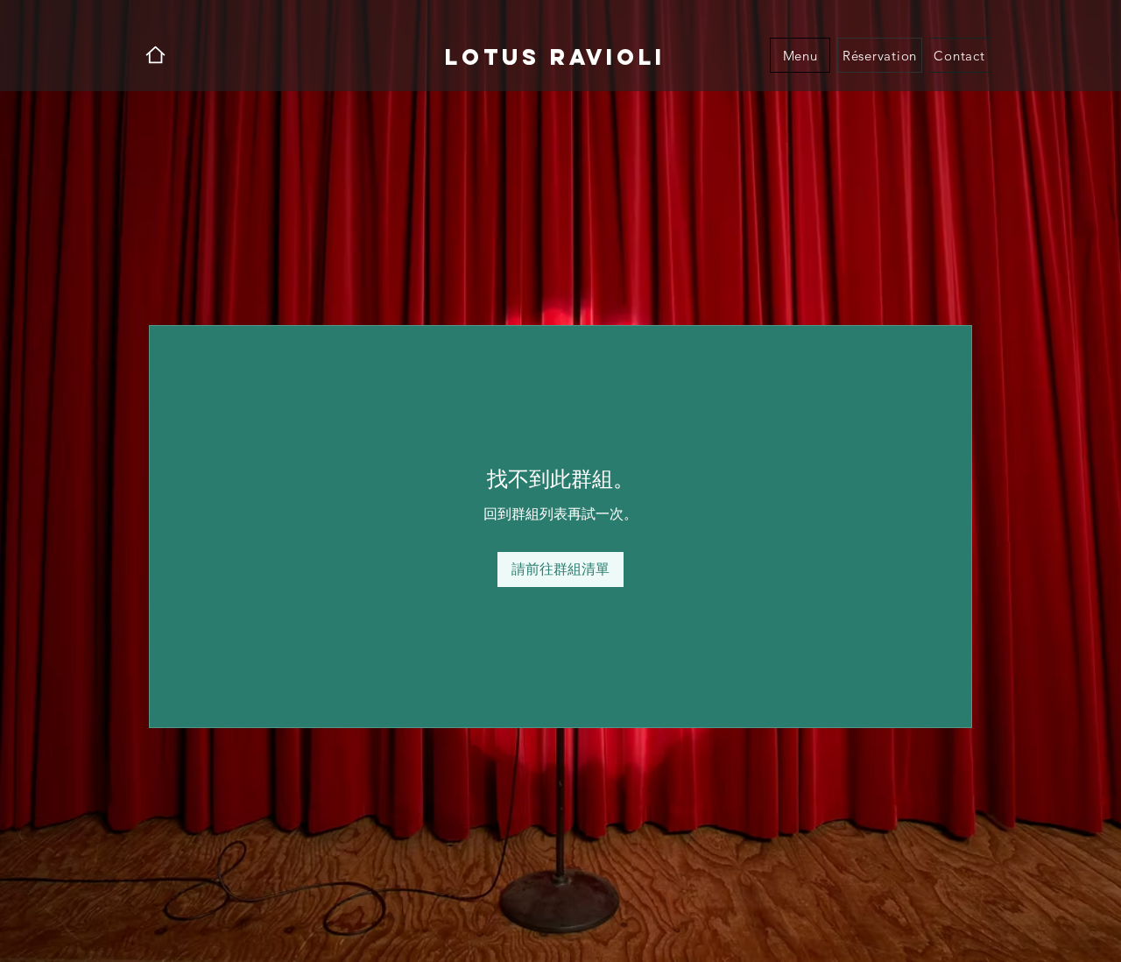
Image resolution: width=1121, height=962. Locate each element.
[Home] (155, 55)
